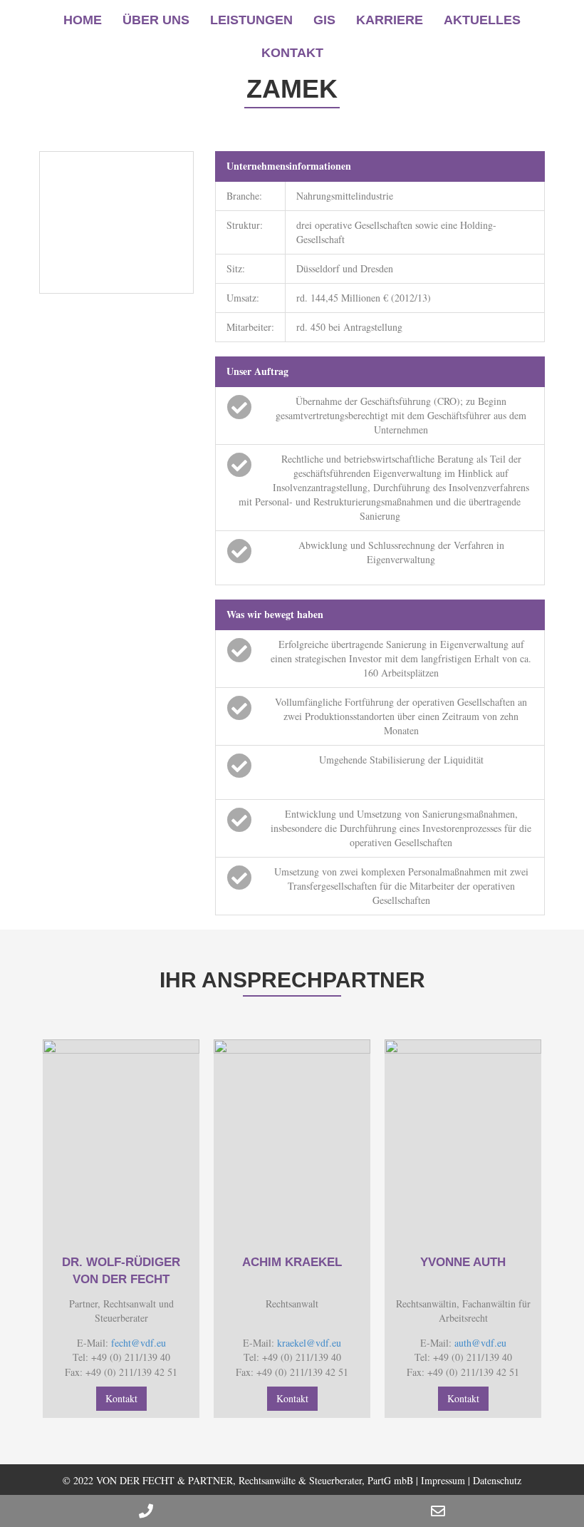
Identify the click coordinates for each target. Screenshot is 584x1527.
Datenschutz (497, 1480)
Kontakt (292, 53)
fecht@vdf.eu (138, 1342)
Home (82, 20)
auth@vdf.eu (480, 1342)
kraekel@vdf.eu (309, 1342)
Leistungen (251, 20)
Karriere (389, 20)
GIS (324, 20)
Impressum (443, 1480)
